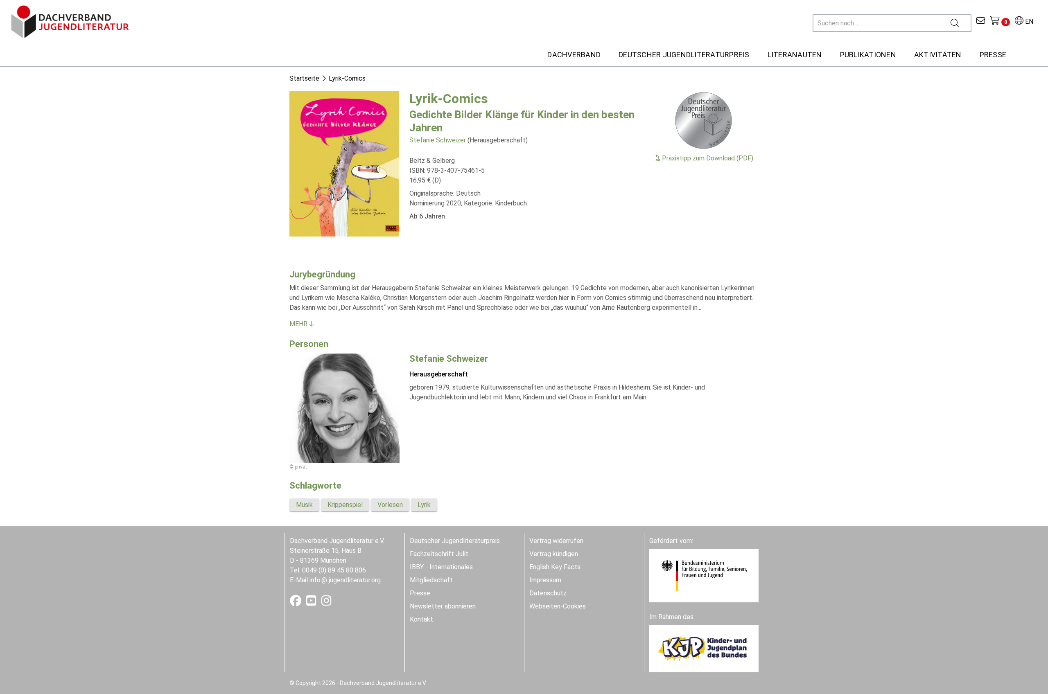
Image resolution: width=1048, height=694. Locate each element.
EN (1028, 21)
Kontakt (421, 619)
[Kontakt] (980, 21)
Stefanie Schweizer (437, 140)
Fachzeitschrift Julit (439, 554)
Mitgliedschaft (431, 580)
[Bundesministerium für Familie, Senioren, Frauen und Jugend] (704, 575)
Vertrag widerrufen (556, 541)
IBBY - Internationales (441, 567)
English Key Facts (554, 567)
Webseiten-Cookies (557, 606)
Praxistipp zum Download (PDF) (706, 158)
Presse (420, 593)
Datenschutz (548, 593)
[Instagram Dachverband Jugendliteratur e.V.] (326, 602)
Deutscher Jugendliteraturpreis (455, 541)
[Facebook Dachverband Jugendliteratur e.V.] (296, 602)
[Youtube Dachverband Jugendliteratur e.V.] (312, 602)
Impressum (545, 580)
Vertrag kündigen (553, 554)
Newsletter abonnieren (443, 606)
